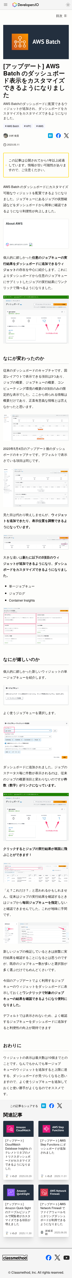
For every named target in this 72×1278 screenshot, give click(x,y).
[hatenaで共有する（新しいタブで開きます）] (50, 135)
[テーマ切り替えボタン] (68, 4)
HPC (28, 126)
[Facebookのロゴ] (48, 1257)
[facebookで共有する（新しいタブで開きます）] (58, 135)
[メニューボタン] (6, 5)
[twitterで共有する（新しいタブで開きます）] (66, 135)
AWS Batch (13, 126)
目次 (59, 15)
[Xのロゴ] (57, 1257)
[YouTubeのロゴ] (66, 1257)
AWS (40, 126)
